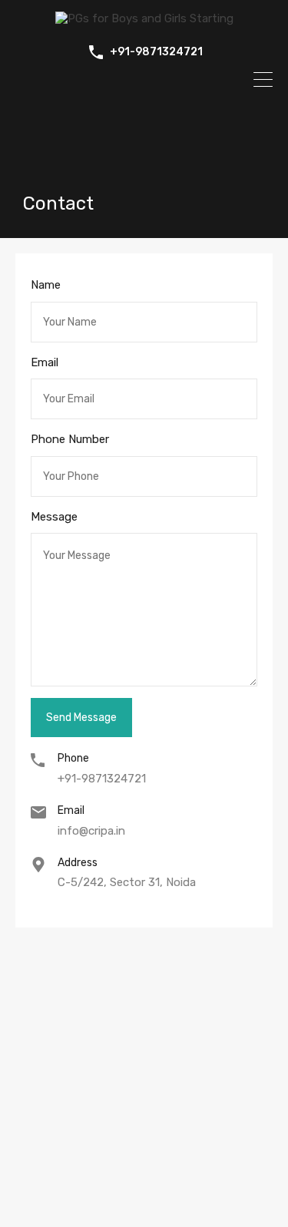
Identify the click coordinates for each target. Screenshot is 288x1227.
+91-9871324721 (156, 52)
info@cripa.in (91, 831)
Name (46, 285)
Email (44, 362)
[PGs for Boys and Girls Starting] (144, 18)
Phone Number (70, 439)
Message (54, 517)
